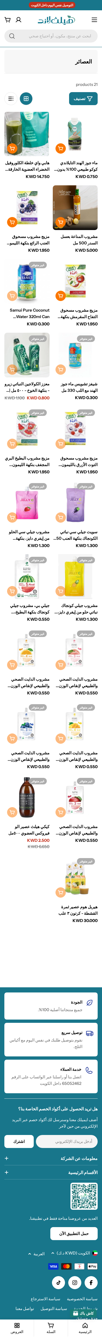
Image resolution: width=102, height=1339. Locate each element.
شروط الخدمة (86, 1308)
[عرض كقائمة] (10, 98)
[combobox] (51, 36)
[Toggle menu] (94, 20)
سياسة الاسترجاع (45, 1298)
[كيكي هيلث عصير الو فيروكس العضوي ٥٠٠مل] (27, 797)
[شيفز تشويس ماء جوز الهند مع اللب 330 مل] (75, 355)
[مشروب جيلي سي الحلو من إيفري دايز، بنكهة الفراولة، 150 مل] (27, 502)
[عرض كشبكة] (26, 98)
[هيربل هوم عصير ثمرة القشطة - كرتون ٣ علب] (75, 877)
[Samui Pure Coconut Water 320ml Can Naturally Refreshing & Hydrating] (27, 281)
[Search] (12, 36)
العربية (39, 1253)
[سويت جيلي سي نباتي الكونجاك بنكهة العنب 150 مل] (75, 502)
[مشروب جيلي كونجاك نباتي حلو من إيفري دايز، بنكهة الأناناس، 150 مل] (75, 576)
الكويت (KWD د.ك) (73, 1253)
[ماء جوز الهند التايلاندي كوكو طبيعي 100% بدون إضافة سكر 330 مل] (75, 134)
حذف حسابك (87, 1318)
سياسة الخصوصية (82, 1298)
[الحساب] (18, 20)
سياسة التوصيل (54, 1308)
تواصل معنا (25, 1308)
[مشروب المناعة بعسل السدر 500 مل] (75, 207)
